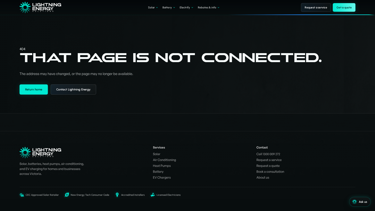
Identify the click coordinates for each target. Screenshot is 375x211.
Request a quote (268, 166)
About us (262, 177)
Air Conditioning (164, 160)
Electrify (185, 7)
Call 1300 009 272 (268, 154)
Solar (151, 7)
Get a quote (344, 7)
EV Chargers (162, 177)
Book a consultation (270, 171)
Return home (33, 89)
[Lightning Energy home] (43, 7)
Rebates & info (207, 7)
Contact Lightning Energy (73, 89)
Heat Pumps (162, 166)
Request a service (316, 7)
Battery (167, 7)
